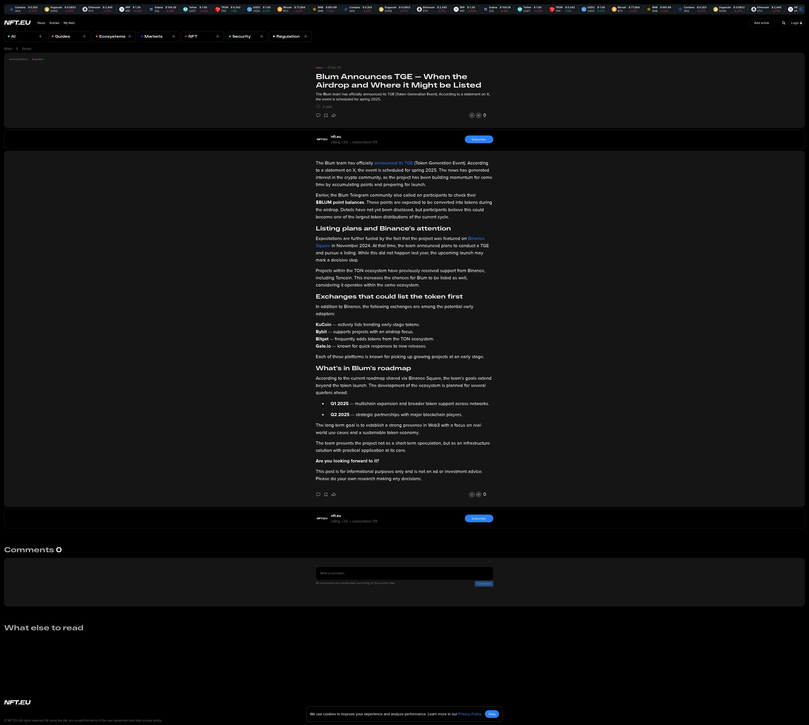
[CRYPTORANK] (801, 9)
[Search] (783, 22)
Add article (761, 23)
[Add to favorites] (325, 115)
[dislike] (472, 115)
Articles (54, 23)
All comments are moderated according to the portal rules (355, 583)
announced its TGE (393, 163)
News (41, 23)
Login (795, 23)
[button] (333, 115)
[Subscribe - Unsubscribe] (40, 36)
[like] (479, 115)
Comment (484, 583)
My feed (69, 23)
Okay (492, 714)
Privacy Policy (469, 714)
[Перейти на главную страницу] (17, 23)
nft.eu (336, 136)
